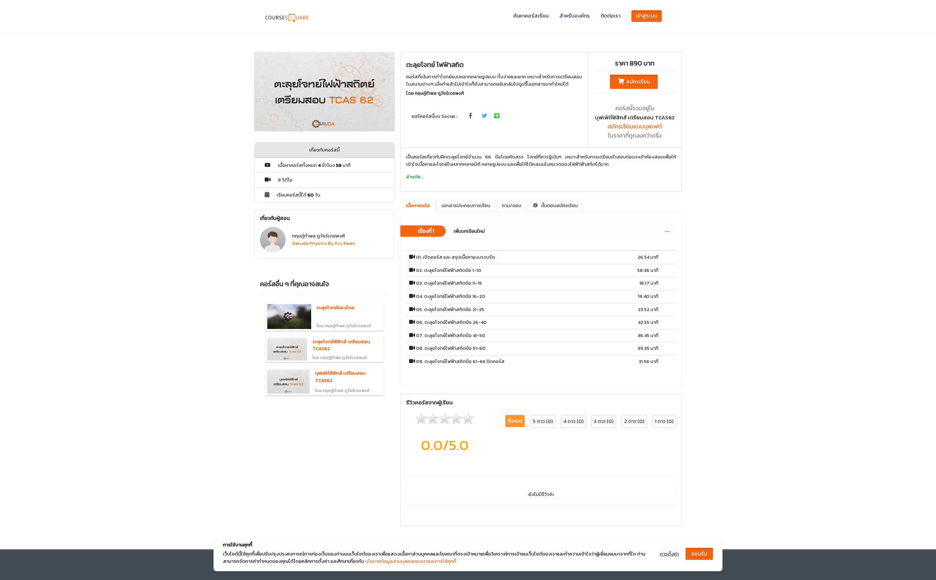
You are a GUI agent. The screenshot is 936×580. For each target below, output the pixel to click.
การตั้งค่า (669, 553)
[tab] (541, 231)
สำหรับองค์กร (574, 16)
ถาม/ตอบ (511, 205)
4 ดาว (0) (573, 421)
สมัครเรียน (637, 82)
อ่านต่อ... (415, 176)
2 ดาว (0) (634, 421)
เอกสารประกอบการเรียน (466, 205)
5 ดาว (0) (543, 421)
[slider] (445, 418)
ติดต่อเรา (610, 16)
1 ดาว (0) (664, 421)
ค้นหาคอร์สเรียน (530, 16)
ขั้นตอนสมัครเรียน (559, 205)
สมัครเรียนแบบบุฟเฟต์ (634, 126)
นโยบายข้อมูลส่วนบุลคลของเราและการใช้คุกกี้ (410, 561)
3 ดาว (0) (604, 421)
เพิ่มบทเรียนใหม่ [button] (451, 231)
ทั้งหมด (514, 421)
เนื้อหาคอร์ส (418, 205)
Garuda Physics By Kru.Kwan (323, 243)
